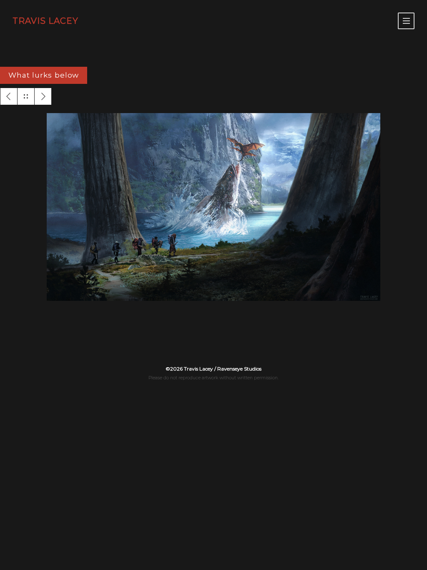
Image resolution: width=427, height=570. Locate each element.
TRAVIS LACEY (45, 21)
